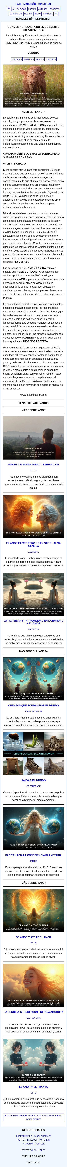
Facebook (32, 1140)
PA (9, 9)
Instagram (28, 1144)
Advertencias (29, 1150)
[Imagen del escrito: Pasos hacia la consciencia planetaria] (33, 850)
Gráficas (48, 14)
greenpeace (33, 786)
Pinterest (44, 1140)
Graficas (29, 59)
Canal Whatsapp (42, 1136)
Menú (38, 14)
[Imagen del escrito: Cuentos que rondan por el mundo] (33, 700)
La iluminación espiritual (33, 4)
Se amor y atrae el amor (33, 937)
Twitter (21, 1140)
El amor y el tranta (33, 1087)
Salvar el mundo (33, 780)
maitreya (33, 629)
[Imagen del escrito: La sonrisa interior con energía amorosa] (33, 1006)
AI (13, 9)
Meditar (28, 14)
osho (33, 470)
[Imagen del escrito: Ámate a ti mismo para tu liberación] (33, 459)
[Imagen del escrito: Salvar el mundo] (33, 775)
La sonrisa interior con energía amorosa (33, 1012)
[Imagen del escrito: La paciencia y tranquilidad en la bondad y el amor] (33, 615)
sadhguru (33, 552)
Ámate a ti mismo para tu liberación (33, 464)
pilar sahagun (33, 711)
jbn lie (33, 861)
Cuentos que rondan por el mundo (33, 705)
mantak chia (34, 1018)
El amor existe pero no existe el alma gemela (33, 544)
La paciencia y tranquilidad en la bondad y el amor (33, 622)
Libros (41, 1150)
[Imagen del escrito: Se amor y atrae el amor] (33, 932)
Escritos (54, 9)
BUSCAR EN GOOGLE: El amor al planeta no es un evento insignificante (33, 1117)
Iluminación (16, 14)
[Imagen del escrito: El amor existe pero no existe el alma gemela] (33, 537)
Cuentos (21, 9)
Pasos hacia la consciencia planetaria (33, 855)
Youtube (40, 1144)
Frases (32, 9)
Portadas (17, 59)
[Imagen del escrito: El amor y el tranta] (33, 1081)
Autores (42, 9)
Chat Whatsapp (24, 1136)
